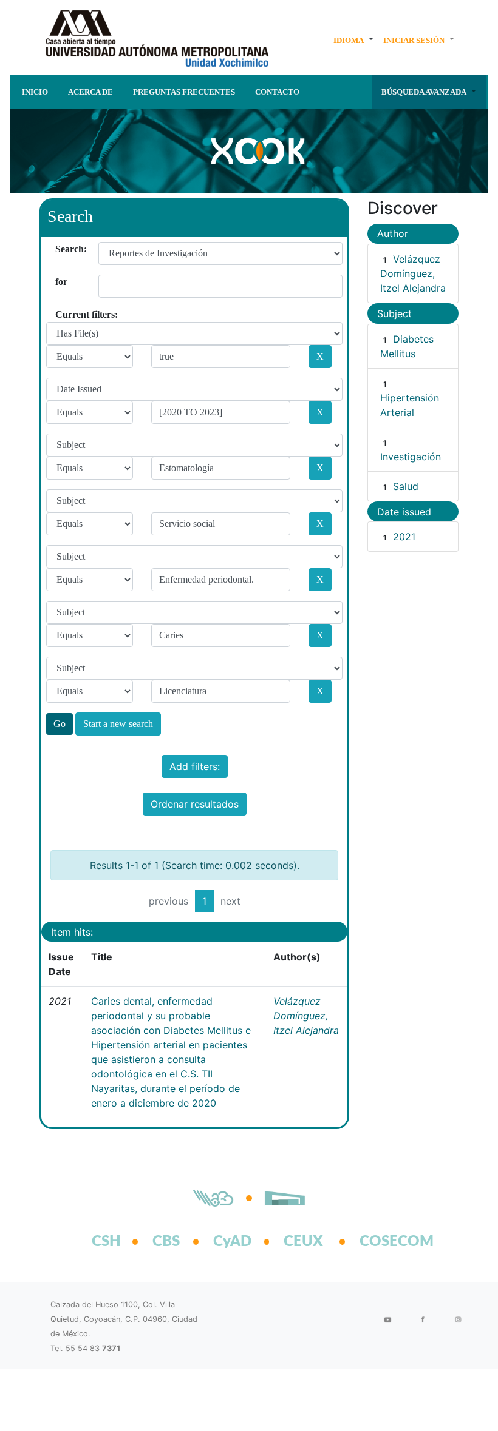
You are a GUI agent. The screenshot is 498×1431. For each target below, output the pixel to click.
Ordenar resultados (195, 804)
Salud (405, 486)
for (59, 281)
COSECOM (383, 1242)
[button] (353, 40)
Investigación (410, 457)
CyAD (232, 1242)
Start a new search (118, 724)
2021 (404, 537)
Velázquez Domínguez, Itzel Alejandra (306, 1015)
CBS (166, 1242)
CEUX (303, 1242)
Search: (59, 249)
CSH (106, 1242)
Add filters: (194, 766)
